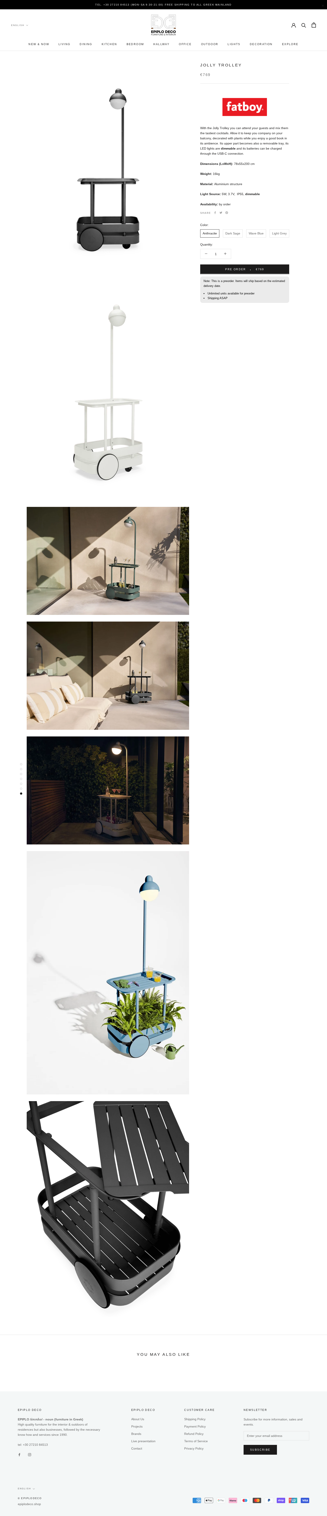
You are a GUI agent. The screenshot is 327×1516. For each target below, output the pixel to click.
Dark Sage (232, 233)
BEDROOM (135, 44)
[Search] (303, 25)
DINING (86, 44)
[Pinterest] (226, 212)
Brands (136, 1434)
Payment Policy (195, 1426)
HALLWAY (161, 44)
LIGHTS (234, 44)
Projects (137, 1426)
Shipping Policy (195, 1419)
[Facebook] (215, 212)
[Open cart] (314, 25)
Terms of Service (196, 1441)
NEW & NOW (38, 44)
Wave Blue (256, 233)
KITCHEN (109, 44)
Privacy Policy (194, 1448)
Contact (136, 1448)
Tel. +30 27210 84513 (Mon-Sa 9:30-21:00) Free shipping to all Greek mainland (163, 4)
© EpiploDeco (30, 1498)
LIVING (64, 44)
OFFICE (185, 44)
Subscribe (260, 1449)
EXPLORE (290, 44)
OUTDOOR (209, 44)
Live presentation (143, 1441)
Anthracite (210, 233)
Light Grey (279, 233)
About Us (137, 1419)
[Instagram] (29, 1454)
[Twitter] (221, 212)
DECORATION (261, 44)
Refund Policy (194, 1434)
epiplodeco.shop (29, 1504)
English (17, 25)
